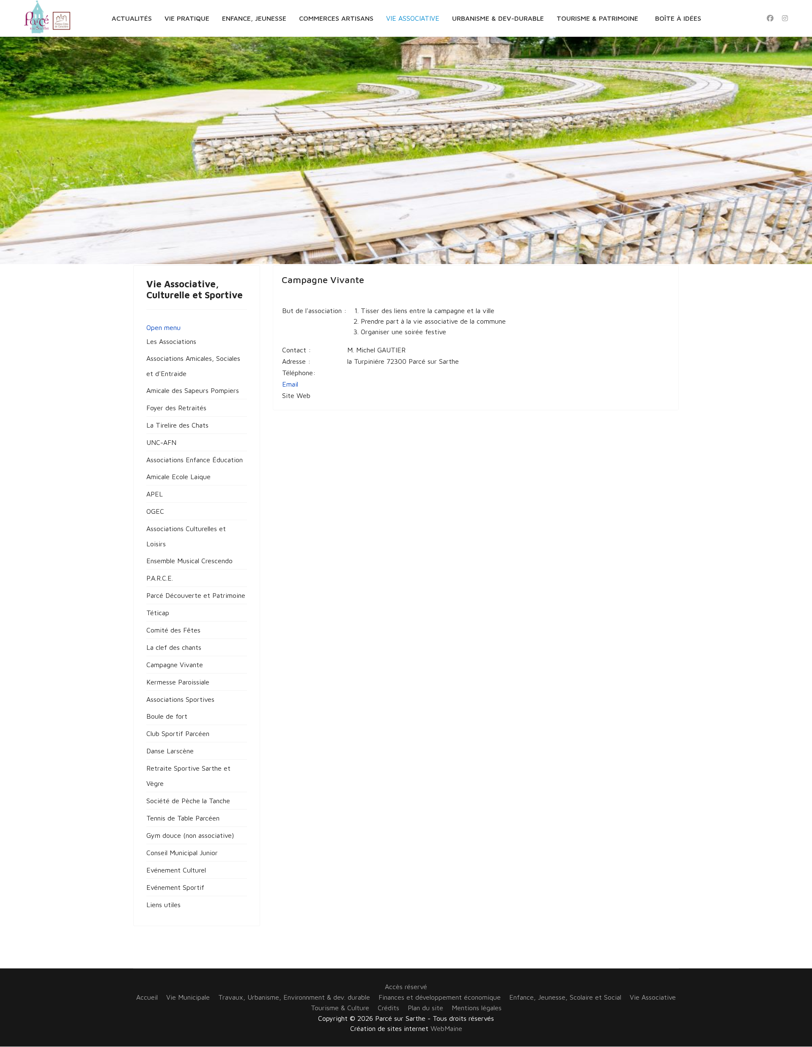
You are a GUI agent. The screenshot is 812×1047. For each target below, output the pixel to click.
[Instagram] (785, 18)
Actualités (132, 18)
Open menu (163, 327)
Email (290, 384)
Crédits (388, 1008)
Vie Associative (412, 18)
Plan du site (425, 1008)
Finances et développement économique (440, 997)
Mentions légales (477, 1008)
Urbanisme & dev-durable (498, 18)
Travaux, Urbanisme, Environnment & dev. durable (294, 997)
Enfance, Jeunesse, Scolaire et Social (565, 997)
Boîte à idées (678, 18)
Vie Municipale (188, 997)
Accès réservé (406, 986)
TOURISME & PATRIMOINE (597, 18)
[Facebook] (770, 18)
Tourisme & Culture (340, 1008)
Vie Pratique (187, 18)
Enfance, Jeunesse (254, 18)
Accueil (147, 997)
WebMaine (446, 1028)
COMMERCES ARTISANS (336, 18)
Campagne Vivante (323, 279)
